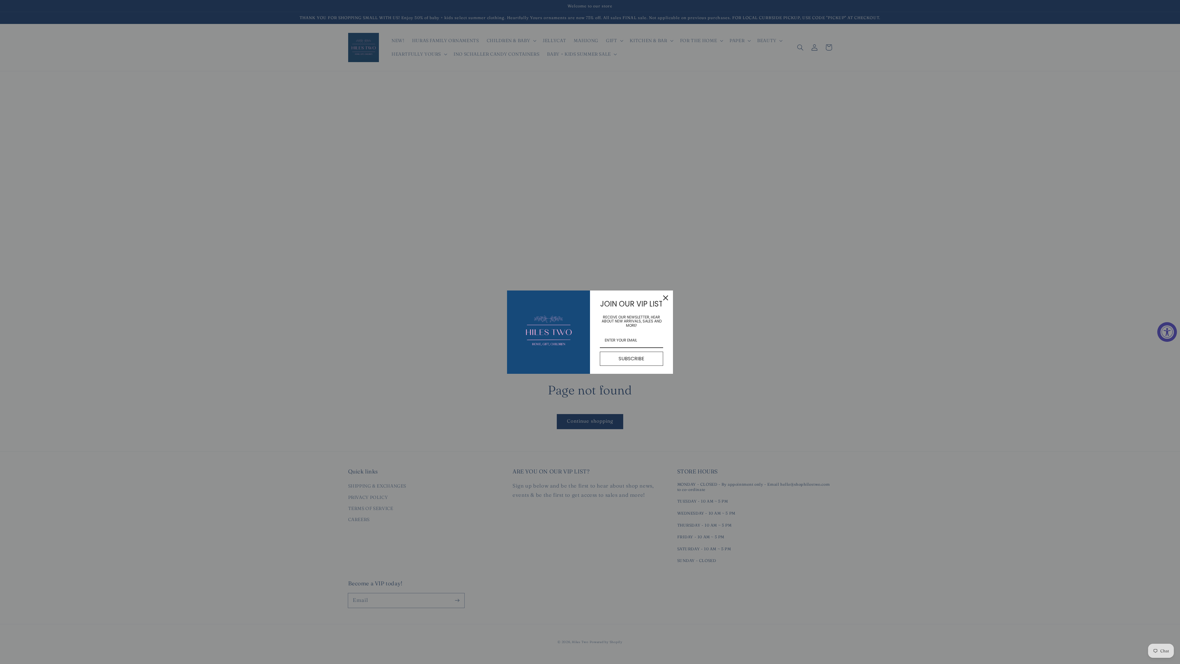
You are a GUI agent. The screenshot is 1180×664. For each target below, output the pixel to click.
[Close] (665, 297)
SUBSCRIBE (631, 358)
